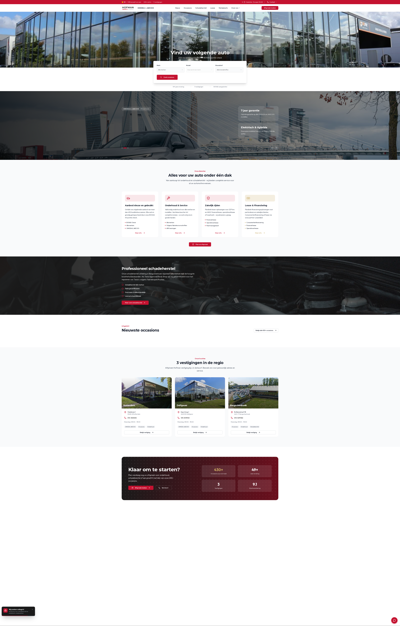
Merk (158, 65)
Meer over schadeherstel (133, 303)
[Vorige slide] (272, 148)
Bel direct (165, 488)
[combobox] (170, 69)
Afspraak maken (270, 8)
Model (188, 65)
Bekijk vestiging (145, 432)
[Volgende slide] (276, 148)
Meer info (138, 233)
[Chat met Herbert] (394, 620)
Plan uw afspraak (202, 244)
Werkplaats (223, 8)
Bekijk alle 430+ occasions (264, 330)
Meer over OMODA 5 (132, 135)
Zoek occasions (169, 77)
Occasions (188, 8)
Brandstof (219, 65)
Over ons (234, 8)
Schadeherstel (201, 8)
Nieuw (177, 8)
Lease (212, 8)
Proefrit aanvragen (157, 135)
